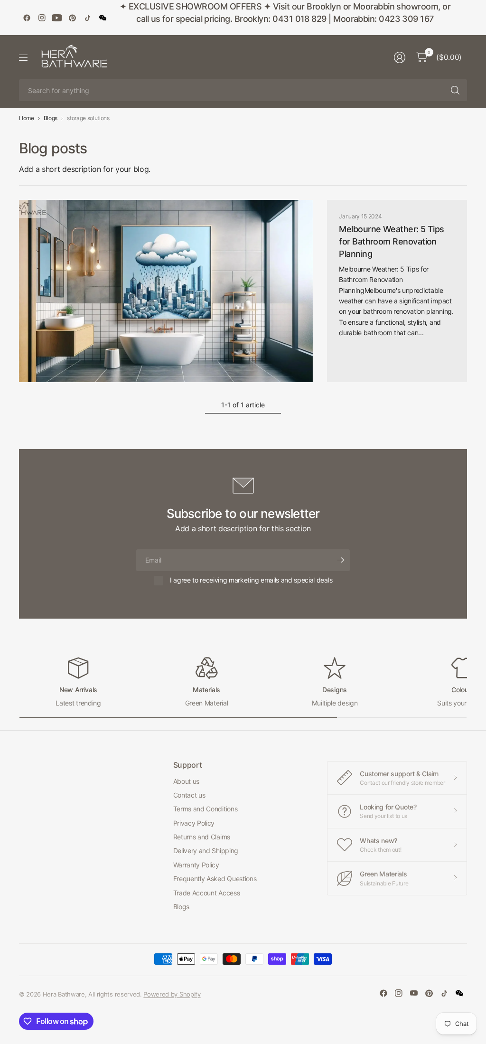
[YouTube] (57, 17)
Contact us (189, 795)
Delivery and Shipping (205, 850)
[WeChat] (102, 17)
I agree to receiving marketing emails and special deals (251, 580)
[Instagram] (41, 17)
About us (186, 781)
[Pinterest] (72, 17)
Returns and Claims (201, 837)
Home (26, 118)
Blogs (50, 118)
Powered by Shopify (171, 994)
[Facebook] (26, 17)
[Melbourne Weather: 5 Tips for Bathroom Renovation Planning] (166, 291)
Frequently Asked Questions (215, 879)
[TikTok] (87, 17)
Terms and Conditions (205, 809)
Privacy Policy (194, 823)
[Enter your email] (340, 560)
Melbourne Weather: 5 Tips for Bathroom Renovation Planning (391, 241)
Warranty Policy (196, 865)
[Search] (455, 90)
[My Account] (400, 57)
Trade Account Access (206, 893)
